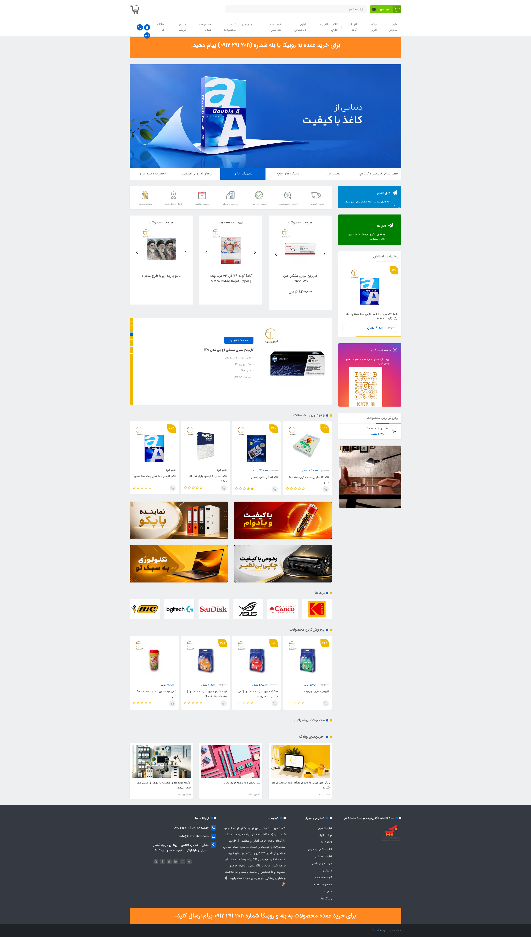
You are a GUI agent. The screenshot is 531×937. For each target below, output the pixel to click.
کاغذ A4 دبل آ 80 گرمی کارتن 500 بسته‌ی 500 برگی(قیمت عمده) (157, 479)
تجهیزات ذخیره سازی (152, 173)
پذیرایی (247, 24)
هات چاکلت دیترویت (165, 691)
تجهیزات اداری (243, 173)
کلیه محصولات (229, 27)
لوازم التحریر (394, 27)
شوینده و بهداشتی (275, 27)
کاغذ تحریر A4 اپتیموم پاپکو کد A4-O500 (259, 478)
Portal (375, 930)
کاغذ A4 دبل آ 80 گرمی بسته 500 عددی (206, 476)
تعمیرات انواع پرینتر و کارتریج (378, 173)
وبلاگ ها (160, 27)
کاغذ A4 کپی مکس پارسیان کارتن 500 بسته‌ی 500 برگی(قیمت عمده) (371, 316)
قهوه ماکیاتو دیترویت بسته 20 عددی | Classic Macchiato (258, 694)
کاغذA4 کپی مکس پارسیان (315, 477)
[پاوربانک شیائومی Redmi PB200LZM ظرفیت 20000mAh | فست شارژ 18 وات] (300, 248)
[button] (386, 9)
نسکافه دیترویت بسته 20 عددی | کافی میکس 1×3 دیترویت (309, 694)
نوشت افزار (373, 27)
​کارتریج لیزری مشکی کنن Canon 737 (218, 349)
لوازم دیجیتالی (300, 27)
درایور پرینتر (182, 27)
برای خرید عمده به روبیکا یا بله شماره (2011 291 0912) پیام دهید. (265, 45)
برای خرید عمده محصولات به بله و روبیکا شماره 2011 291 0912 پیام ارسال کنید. (265, 915)
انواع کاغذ (354, 27)
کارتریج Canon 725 (377, 429)
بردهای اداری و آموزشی (197, 173)
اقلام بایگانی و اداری (329, 27)
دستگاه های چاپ (288, 173)
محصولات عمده (205, 27)
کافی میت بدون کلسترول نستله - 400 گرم (207, 694)
